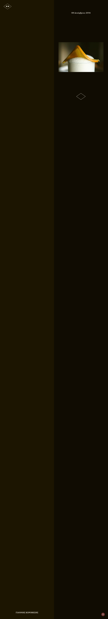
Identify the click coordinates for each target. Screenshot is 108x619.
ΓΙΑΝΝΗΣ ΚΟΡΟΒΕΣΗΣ (27, 612)
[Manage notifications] (103, 614)
